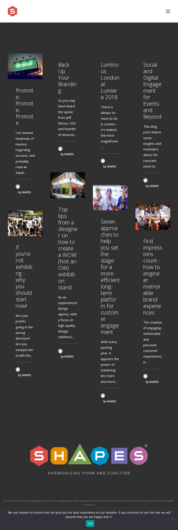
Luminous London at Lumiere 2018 (110, 81)
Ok (90, 523)
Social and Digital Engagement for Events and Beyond (152, 90)
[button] (168, 11)
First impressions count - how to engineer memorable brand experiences (152, 276)
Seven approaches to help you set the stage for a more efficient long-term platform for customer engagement (110, 276)
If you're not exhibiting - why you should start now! (24, 276)
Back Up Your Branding (67, 77)
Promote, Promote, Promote (24, 106)
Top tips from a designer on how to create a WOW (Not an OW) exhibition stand (67, 248)
